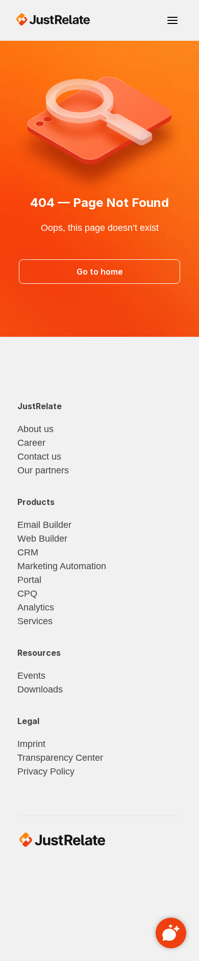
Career (31, 443)
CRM (27, 552)
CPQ (27, 594)
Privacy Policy (45, 771)
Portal (29, 580)
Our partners (43, 470)
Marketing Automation (61, 566)
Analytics (35, 607)
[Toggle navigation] (172, 20)
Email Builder (44, 525)
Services (35, 621)
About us (35, 429)
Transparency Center (60, 758)
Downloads (40, 689)
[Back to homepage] (53, 19)
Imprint (31, 744)
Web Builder (42, 538)
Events (31, 676)
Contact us (39, 456)
